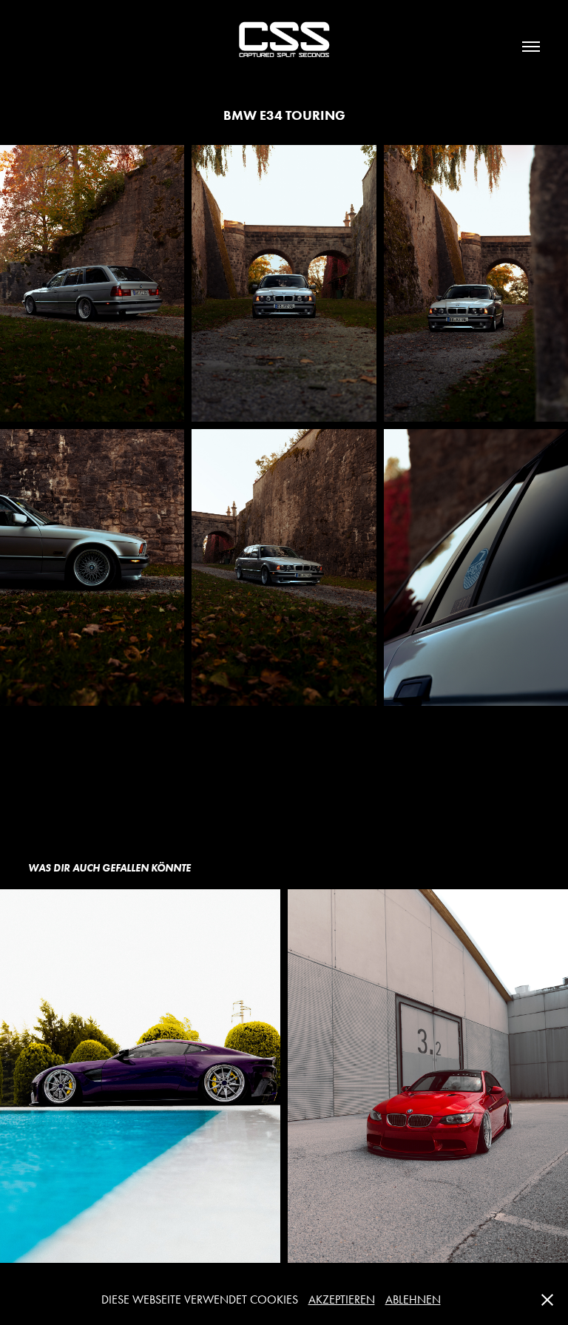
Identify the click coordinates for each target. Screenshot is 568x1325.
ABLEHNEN (413, 1299)
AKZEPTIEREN (341, 1299)
